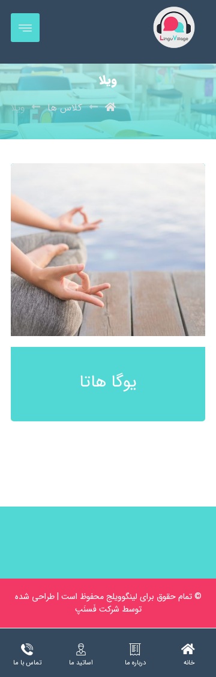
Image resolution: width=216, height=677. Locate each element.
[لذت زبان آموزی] (174, 27)
